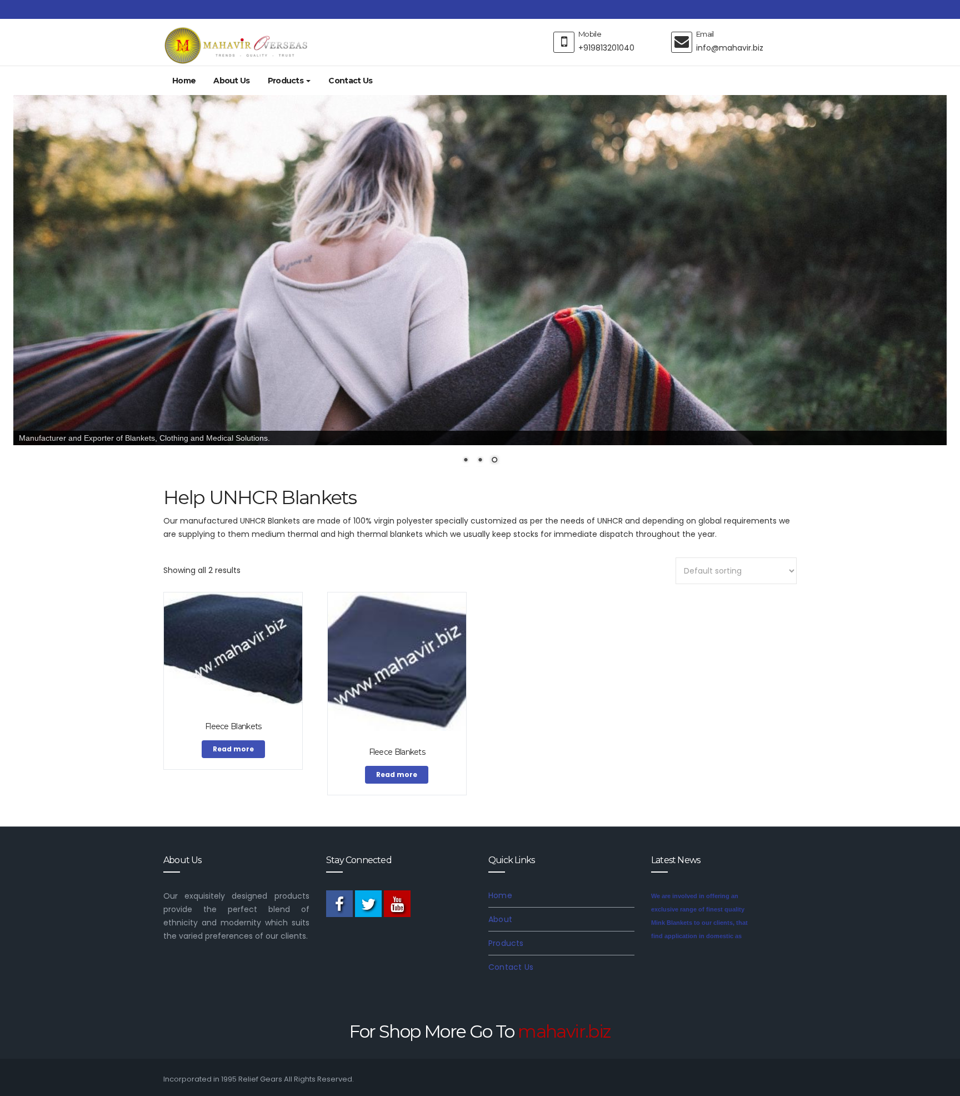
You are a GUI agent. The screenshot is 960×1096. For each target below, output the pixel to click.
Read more (233, 749)
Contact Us (350, 81)
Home (184, 81)
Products (287, 81)
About (500, 919)
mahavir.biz (564, 1031)
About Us (231, 81)
